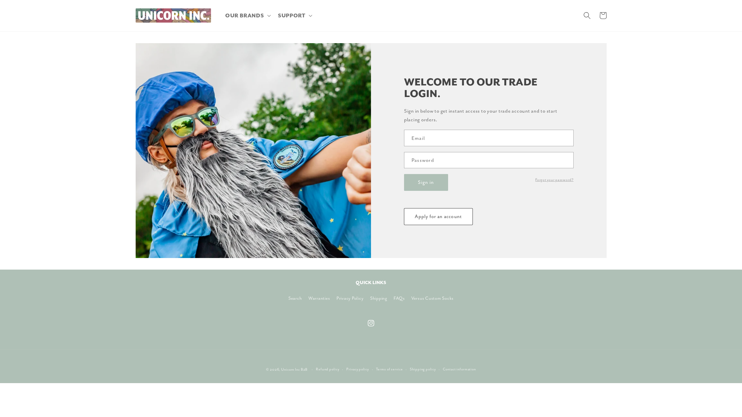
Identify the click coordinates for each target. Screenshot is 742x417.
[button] (247, 16)
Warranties (319, 298)
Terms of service (389, 369)
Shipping (378, 298)
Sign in (426, 182)
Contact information (459, 369)
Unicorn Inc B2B (294, 369)
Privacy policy (357, 369)
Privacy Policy (350, 298)
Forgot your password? (554, 180)
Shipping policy (423, 369)
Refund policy (327, 369)
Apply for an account (438, 216)
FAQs (399, 298)
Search (295, 298)
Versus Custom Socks (432, 298)
